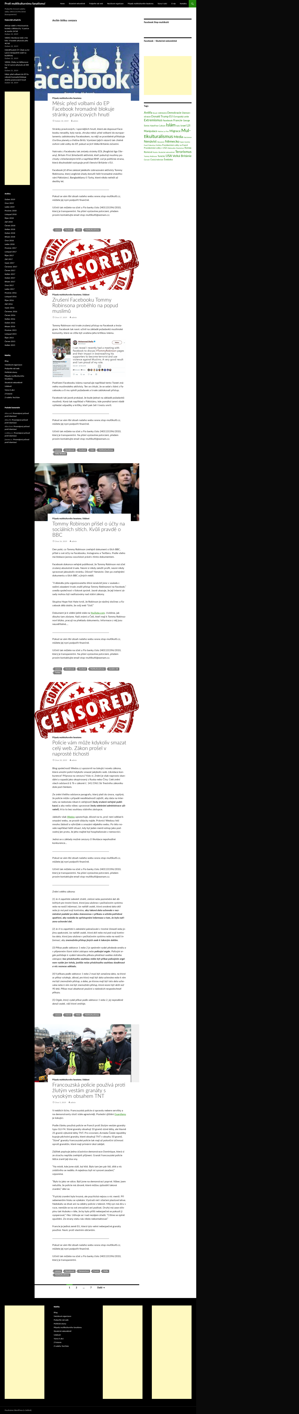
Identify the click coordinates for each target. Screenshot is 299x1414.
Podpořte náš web (96, 4)
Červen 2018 (10, 226)
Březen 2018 (10, 237)
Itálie (178, 126)
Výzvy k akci (162, 4)
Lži (188, 125)
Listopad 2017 (11, 252)
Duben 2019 (10, 199)
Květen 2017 (10, 274)
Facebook (68, 230)
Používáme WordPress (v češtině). (18, 1410)
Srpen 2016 (9, 308)
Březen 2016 (10, 326)
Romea (188, 148)
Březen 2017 (10, 282)
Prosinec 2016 (11, 293)
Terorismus (183, 152)
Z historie (8, 394)
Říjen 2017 (9, 255)
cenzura (58, 230)
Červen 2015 (10, 341)
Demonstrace (84, 1271)
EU (171, 116)
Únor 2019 (9, 203)
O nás (173, 4)
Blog (6, 361)
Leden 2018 (9, 244)
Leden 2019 (9, 207)
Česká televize (156, 160)
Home (62, 4)
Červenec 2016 (11, 311)
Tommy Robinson (150, 156)
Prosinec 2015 (11, 330)
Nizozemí (160, 142)
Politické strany (11, 372)
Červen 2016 (10, 315)
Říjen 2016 (9, 300)
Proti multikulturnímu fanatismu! (25, 3)
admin (75, 121)
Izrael (183, 126)
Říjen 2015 (9, 338)
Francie (96, 1271)
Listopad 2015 (11, 334)
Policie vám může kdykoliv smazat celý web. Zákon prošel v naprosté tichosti (89, 748)
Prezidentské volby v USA (155, 148)
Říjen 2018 (9, 218)
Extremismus (153, 120)
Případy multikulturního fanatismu (140, 4)
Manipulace (150, 131)
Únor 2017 (9, 285)
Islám (79, 230)
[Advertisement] (168, 75)
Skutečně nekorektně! (13, 382)
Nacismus (188, 137)
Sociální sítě (113, 669)
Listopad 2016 (11, 297)
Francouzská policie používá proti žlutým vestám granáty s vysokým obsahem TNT (88, 1090)
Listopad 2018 (11, 214)
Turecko (161, 156)
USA (169, 156)
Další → (101, 1288)
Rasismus (180, 148)
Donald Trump (160, 116)
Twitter (58, 673)
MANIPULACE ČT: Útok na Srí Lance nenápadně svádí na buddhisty (17, 53)
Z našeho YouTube (12, 397)
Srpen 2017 (9, 263)
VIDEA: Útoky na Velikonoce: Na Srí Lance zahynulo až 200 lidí (17, 65)
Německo (172, 141)
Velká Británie (60, 454)
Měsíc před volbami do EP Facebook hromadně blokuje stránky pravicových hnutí (83, 109)
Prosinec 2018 (11, 211)
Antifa (148, 112)
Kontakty (183, 4)
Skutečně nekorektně (77, 4)
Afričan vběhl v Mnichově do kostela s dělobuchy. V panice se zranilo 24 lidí (17, 28)
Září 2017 (9, 259)
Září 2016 (9, 304)
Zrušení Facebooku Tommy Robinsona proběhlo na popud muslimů (85, 305)
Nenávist (150, 141)
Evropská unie (181, 116)
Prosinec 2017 (11, 248)
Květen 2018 (10, 229)
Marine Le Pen (163, 131)
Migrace (175, 131)
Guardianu (120, 1114)
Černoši (147, 160)
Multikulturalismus (92, 230)
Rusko (155, 152)
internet (68, 1015)
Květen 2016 (10, 319)
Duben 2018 (10, 233)
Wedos (71, 817)
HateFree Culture (157, 126)
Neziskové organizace (115, 4)
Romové (148, 152)
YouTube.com (98, 613)
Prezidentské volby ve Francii (175, 145)
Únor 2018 (9, 240)
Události (85, 295)
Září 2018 (9, 222)
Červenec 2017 (11, 267)
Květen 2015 (10, 345)
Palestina (151, 145)
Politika (158, 145)
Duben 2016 (10, 323)
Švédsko (168, 159)
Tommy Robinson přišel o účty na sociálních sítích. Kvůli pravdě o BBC (88, 529)
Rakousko (172, 148)
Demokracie (69, 450)
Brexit (155, 113)
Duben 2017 (10, 278)
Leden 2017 (9, 289)
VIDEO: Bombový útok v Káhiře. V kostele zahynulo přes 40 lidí (16, 40)
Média (78, 1015)
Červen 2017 (10, 270)
